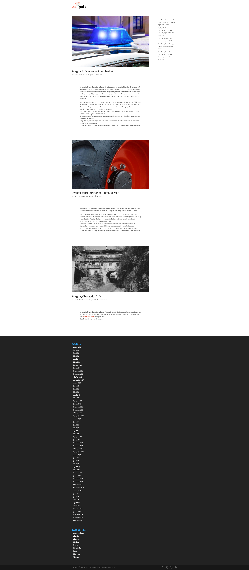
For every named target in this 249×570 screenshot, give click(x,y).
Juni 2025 (76, 389)
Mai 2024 (76, 428)
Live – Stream (146, 5)
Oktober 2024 (77, 413)
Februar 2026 (77, 365)
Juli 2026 (76, 350)
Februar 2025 (77, 401)
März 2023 (76, 470)
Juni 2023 (76, 461)
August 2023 (77, 455)
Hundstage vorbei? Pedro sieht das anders (167, 46)
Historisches (103, 300)
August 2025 (77, 383)
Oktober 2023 (77, 449)
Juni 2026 (76, 353)
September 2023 (78, 452)
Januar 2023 (77, 476)
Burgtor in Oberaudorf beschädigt (92, 71)
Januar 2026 (77, 368)
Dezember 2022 (78, 479)
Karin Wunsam (80, 75)
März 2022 (76, 506)
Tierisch (76, 557)
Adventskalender (78, 533)
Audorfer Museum (88, 317)
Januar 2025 (77, 404)
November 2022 (78, 482)
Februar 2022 (77, 509)
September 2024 (78, 416)
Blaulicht (99, 75)
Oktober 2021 (77, 521)
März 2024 (76, 434)
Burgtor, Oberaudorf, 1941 (87, 296)
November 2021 (78, 518)
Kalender (135, 5)
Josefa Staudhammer (81, 300)
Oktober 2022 (77, 485)
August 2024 (77, 419)
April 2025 (76, 395)
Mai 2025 (76, 392)
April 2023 (76, 467)
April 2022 (76, 503)
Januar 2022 (77, 512)
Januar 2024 (77, 440)
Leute (75, 551)
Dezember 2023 (78, 443)
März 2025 (76, 398)
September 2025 (78, 380)
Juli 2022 (76, 494)
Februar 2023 (77, 473)
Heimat (75, 545)
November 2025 (78, 374)
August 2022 (77, 491)
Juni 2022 (76, 497)
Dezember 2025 (78, 371)
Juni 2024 (76, 425)
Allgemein (76, 539)
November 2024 (78, 410)
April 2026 (76, 359)
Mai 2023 (76, 464)
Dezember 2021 (78, 515)
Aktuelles (76, 536)
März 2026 (76, 362)
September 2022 (78, 488)
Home (117, 5)
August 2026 (77, 347)
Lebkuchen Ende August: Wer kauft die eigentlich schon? (167, 22)
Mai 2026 (76, 356)
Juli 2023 (76, 458)
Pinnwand (76, 554)
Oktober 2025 (77, 377)
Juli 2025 (76, 386)
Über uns (125, 5)
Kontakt (170, 5)
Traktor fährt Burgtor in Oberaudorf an (95, 192)
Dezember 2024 (78, 407)
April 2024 (76, 431)
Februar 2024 (77, 437)
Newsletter (160, 5)
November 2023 (78, 446)
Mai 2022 (76, 500)
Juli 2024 (76, 422)
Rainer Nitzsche (109, 567)
